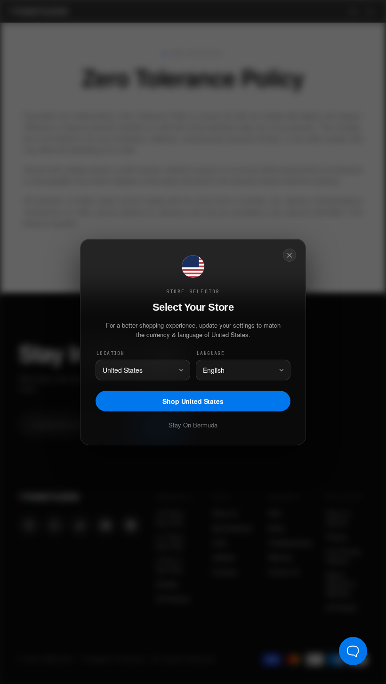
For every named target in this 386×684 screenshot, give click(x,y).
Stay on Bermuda (193, 424)
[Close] (289, 255)
